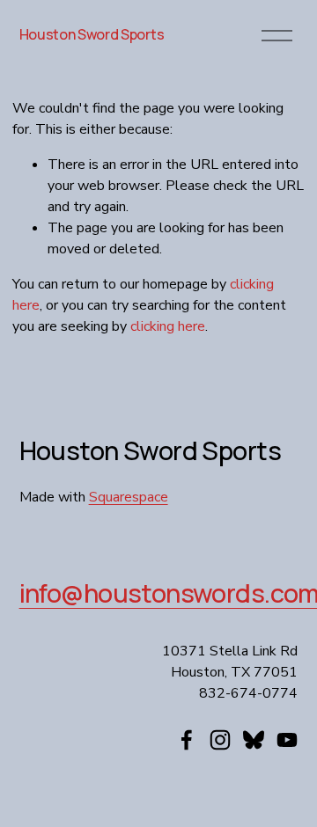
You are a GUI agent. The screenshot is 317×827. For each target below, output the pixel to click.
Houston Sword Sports (92, 34)
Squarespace (128, 497)
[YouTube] (287, 739)
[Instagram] (220, 739)
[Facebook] (186, 739)
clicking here (167, 326)
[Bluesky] (253, 739)
